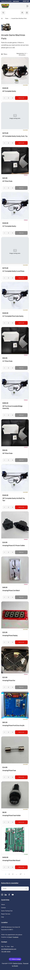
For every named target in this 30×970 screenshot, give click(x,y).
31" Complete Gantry (9, 226)
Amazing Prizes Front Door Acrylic (13, 725)
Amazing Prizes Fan (8, 680)
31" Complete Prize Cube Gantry (12, 316)
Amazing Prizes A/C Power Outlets (13, 545)
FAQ (2, 917)
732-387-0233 (5, 951)
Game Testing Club (6, 911)
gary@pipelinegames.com (8, 949)
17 (20, 874)
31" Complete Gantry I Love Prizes (13, 271)
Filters (5, 54)
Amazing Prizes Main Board (11, 860)
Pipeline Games (17, 963)
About (3, 904)
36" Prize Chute (7, 453)
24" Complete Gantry (9, 91)
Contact (3, 908)
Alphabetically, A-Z (21, 53)
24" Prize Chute (7, 181)
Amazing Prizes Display (10, 635)
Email (10, 937)
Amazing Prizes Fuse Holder (11, 815)
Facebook (15, 937)
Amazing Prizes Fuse (9, 770)
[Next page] (24, 874)
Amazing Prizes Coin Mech (11, 590)
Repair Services (5, 914)
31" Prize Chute (7, 361)
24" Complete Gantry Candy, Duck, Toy (14, 136)
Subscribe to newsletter (9, 883)
